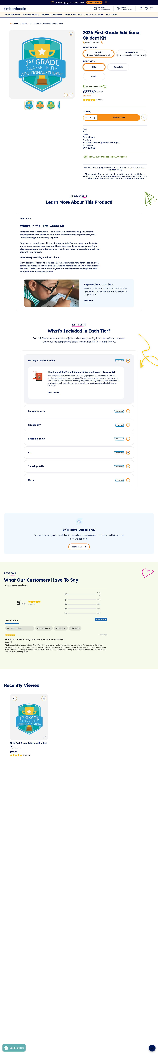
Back (16, 24)
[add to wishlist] (144, 118)
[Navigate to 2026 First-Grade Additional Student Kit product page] (29, 718)
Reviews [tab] (12, 620)
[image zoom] (42, 64)
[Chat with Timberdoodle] (152, 1048)
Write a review (101, 619)
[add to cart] (43, 698)
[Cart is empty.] (151, 8)
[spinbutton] (90, 117)
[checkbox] (75, 628)
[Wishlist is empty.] (146, 8)
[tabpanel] (56, 642)
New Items (111, 14)
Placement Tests (73, 14)
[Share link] (71, 34)
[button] (86, 117)
